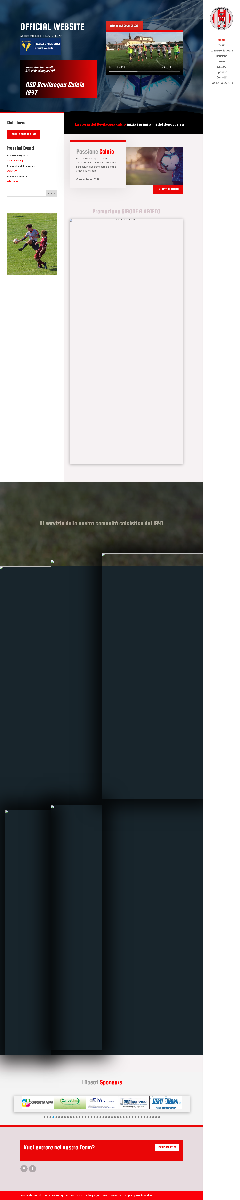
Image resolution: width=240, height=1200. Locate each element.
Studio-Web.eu (144, 1195)
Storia (221, 45)
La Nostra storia (168, 189)
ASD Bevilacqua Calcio (124, 25)
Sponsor (222, 72)
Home (221, 40)
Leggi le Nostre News (23, 134)
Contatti (222, 77)
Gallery (221, 67)
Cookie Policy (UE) (222, 83)
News (221, 61)
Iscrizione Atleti (167, 1147)
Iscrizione (221, 56)
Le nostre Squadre (221, 51)
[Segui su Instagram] (24, 1168)
